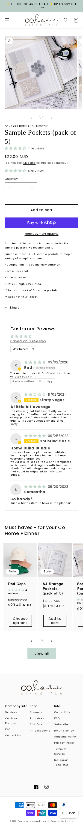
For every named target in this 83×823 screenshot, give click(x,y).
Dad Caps (17, 584)
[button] (66, 20)
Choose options (20, 620)
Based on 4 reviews (28, 341)
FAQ (8, 730)
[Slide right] (52, 118)
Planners (36, 712)
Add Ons (36, 724)
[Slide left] (31, 118)
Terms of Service (60, 752)
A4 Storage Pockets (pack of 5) (53, 589)
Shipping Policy (65, 737)
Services (11, 712)
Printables (37, 718)
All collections (40, 731)
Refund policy (64, 731)
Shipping (29, 163)
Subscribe (61, 724)
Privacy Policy (64, 743)
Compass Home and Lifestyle (34, 821)
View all (41, 653)
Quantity (11, 179)
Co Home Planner (11, 721)
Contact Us (13, 735)
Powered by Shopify (62, 821)
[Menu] (7, 20)
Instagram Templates (61, 763)
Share (15, 307)
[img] (35, 362)
